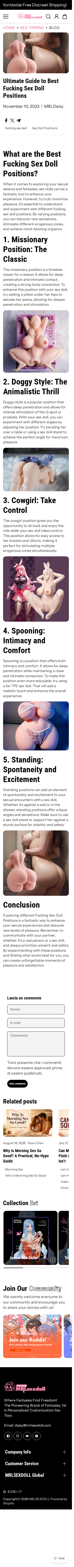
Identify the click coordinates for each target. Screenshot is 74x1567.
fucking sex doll (16, 128)
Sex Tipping (32, 28)
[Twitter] (36, 1436)
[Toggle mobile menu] (9, 16)
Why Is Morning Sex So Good (25, 1175)
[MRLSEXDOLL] (29, 16)
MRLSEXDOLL (39, 1499)
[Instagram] (18, 1436)
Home (9, 28)
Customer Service (21, 1463)
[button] (65, 16)
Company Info (18, 1452)
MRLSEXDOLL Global (24, 1475)
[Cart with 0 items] (65, 16)
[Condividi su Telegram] (18, 120)
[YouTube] (27, 1436)
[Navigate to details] (52, 1260)
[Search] (48, 16)
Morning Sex (14, 1169)
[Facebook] (8, 1436)
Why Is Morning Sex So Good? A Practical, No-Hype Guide (26, 1156)
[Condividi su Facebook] (6, 120)
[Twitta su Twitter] (12, 120)
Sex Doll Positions (44, 128)
